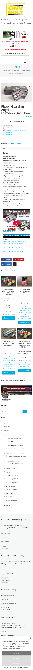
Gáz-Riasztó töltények (12, 482)
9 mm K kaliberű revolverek (15, 445)
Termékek (6, 434)
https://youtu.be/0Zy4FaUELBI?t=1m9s (13, 244)
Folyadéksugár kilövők (14, 70)
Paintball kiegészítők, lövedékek (17, 456)
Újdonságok (7, 426)
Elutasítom (16, 658)
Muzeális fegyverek (11, 468)
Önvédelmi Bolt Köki (9, 132)
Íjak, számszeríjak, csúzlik (13, 461)
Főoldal (6, 423)
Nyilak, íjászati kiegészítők (15, 463)
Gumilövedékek (10, 486)
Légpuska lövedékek (11, 490)
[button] (30, 638)
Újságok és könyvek (11, 500)
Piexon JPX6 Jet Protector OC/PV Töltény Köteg (8, 343)
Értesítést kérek (8, 318)
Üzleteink (6, 430)
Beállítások (16, 663)
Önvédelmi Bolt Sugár (9, 134)
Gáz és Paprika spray (12, 475)
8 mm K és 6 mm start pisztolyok (17, 449)
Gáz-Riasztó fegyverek (12, 436)
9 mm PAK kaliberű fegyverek (16, 442)
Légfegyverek (9, 472)
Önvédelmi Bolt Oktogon (10, 128)
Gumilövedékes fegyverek (15, 438)
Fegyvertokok (9, 493)
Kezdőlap (4, 70)
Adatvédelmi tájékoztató (21, 667)
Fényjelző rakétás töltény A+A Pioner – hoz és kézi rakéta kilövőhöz (8, 292)
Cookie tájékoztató (9, 667)
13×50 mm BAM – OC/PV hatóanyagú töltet (24, 291)
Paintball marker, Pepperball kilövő (15, 454)
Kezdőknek (7, 505)
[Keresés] (25, 411)
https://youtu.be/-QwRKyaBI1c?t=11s (13, 252)
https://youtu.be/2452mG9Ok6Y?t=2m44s (14, 241)
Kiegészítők (9, 497)
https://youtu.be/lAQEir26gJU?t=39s (12, 248)
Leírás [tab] (4, 148)
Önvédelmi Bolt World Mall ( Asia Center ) (15, 130)
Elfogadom (16, 653)
